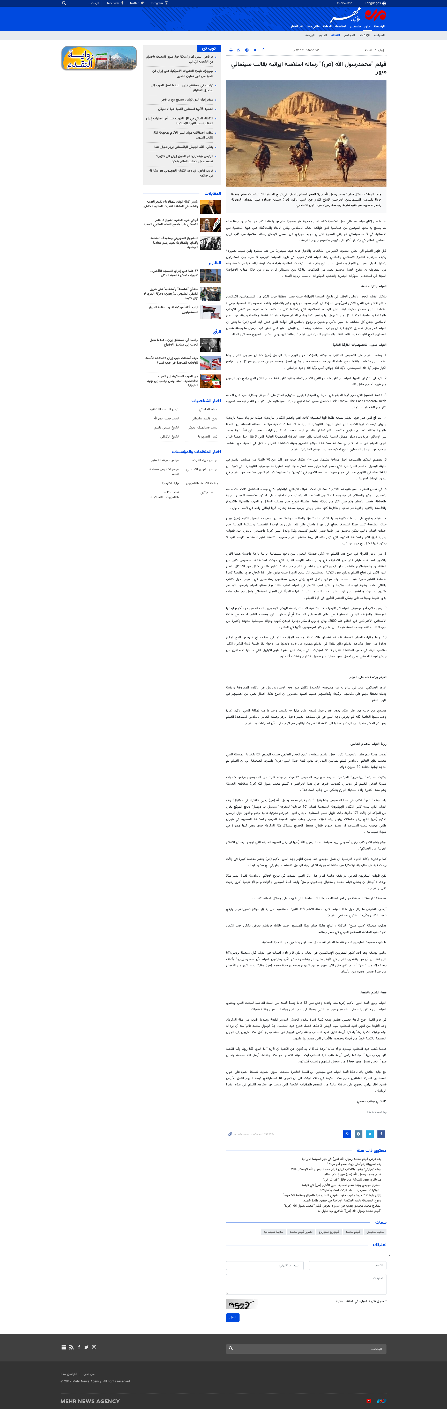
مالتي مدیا (313, 26)
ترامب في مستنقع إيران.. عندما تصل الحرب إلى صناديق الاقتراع (182, 88)
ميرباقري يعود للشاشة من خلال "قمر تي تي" (352, 1179)
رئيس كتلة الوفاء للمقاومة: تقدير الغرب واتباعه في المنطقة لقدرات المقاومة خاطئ (171, 204)
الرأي (217, 332)
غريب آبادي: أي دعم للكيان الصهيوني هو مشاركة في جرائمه (181, 173)
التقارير (214, 263)
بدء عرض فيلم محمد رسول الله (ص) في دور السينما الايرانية (341, 1159)
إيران (367, 26)
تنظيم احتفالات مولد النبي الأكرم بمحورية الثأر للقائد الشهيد (183, 135)
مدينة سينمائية (273, 1232)
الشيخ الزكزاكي (170, 436)
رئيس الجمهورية (207, 436)
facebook (113, 3)
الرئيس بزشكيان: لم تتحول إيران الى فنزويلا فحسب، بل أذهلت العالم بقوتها (184, 159)
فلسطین (355, 26)
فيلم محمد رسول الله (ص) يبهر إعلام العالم (352, 1174)
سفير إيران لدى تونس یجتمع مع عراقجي (187, 99)
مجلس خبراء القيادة (205, 460)
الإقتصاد (364, 35)
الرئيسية (379, 26)
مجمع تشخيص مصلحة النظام (165, 472)
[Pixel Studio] (366, 1401)
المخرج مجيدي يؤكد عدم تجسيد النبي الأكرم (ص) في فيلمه (341, 1185)
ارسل (232, 1317)
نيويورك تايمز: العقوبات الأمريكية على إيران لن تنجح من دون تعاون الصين (182, 73)
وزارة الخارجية (171, 483)
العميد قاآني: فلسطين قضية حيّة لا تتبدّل (185, 109)
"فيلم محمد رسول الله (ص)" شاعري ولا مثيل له (349, 1211)
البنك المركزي (209, 492)
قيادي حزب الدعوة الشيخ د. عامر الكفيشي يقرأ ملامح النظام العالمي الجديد (171, 222)
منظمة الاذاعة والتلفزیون (202, 483)
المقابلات (213, 193)
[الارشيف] (64, 1347)
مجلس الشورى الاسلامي (202, 469)
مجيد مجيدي (375, 1232)
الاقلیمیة (340, 26)
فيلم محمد (353, 1232)
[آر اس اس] (71, 1347)
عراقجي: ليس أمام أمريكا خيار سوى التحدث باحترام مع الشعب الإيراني (179, 59)
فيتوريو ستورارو (329, 1232)
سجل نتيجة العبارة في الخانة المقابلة (361, 1301)
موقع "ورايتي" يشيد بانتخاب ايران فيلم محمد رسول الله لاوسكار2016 (336, 1169)
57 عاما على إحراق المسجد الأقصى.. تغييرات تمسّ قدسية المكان (174, 273)
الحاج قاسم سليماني (205, 418)
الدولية (327, 26)
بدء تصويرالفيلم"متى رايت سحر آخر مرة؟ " (354, 1164)
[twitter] (86, 1347)
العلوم (323, 35)
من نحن (89, 1374)
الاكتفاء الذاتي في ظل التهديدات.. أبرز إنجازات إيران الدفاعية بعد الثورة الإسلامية (179, 121)
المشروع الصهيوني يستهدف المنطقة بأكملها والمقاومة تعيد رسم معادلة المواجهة (174, 243)
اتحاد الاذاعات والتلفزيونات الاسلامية (165, 495)
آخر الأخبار (297, 26)
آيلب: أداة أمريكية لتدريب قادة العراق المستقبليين (173, 310)
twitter (134, 3)
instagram (157, 3)
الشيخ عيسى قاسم (167, 427)
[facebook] (79, 1347)
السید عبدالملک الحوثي (203, 427)
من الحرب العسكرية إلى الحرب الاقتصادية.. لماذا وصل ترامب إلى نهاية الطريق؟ (172, 381)
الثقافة (335, 35)
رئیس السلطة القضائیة (165, 409)
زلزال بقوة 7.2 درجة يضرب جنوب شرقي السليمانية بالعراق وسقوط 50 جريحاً (332, 1195)
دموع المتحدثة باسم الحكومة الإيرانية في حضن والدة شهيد (342, 1200)
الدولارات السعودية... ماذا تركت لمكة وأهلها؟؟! (350, 1190)
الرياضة (310, 35)
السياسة (379, 35)
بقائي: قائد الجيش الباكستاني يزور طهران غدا (183, 147)
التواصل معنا (69, 1374)
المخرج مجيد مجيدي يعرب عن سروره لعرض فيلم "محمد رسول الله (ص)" (332, 1205)
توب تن (209, 48)
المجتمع (349, 35)
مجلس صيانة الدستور (165, 460)
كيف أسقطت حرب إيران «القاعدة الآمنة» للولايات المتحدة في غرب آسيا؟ (171, 360)
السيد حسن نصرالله (166, 418)
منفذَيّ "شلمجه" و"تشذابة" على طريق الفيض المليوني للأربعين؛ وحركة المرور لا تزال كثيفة (171, 294)
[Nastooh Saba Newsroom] (379, 1401)
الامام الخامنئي (208, 409)
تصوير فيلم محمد (301, 1232)
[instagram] (94, 1347)
